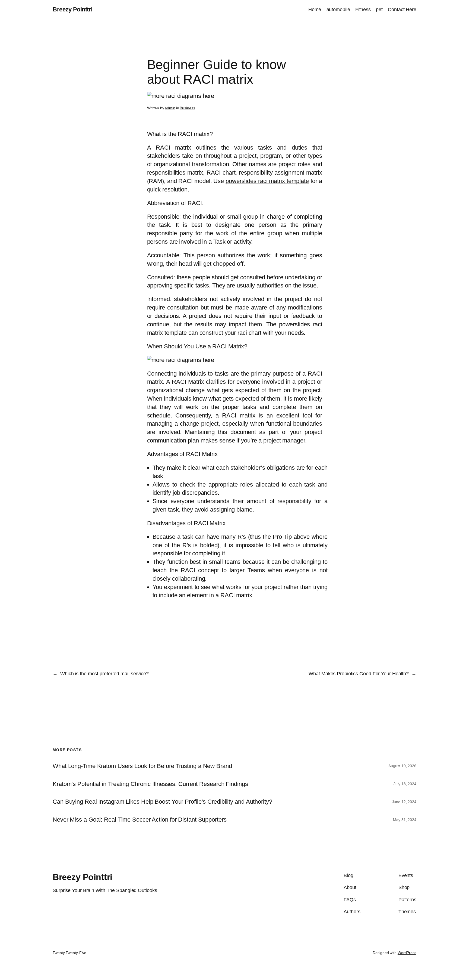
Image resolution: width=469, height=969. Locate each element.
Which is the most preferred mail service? (104, 673)
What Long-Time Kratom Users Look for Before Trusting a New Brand (142, 766)
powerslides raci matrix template (267, 181)
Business (187, 108)
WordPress (407, 953)
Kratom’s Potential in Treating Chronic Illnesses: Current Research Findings (150, 784)
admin (170, 108)
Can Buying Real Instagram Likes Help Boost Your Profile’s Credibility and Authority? (162, 801)
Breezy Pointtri (73, 9)
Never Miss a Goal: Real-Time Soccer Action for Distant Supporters (140, 819)
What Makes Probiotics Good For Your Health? (359, 673)
